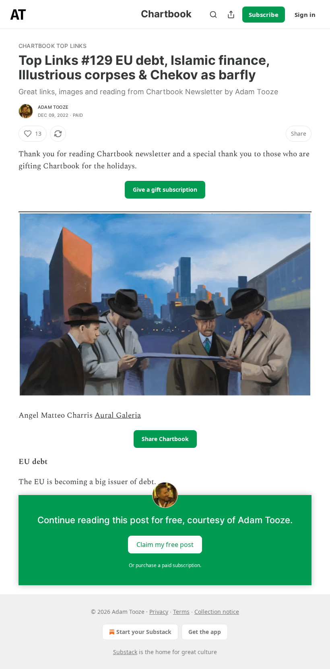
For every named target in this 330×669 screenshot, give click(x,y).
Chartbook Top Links (53, 45)
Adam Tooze (53, 107)
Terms (181, 611)
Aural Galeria (118, 415)
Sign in (305, 14)
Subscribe (263, 14)
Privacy (158, 611)
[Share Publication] (231, 14)
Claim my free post (165, 544)
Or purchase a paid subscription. (165, 565)
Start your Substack (143, 632)
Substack (125, 652)
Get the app (204, 632)
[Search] (213, 14)
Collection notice (216, 611)
